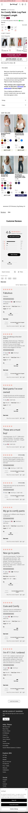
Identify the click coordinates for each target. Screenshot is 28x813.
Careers (4, 772)
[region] (13, 242)
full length (20, 86)
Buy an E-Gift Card (7, 761)
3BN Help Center (6, 726)
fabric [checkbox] (9, 278)
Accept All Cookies (14, 804)
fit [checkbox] (5, 278)
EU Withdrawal (6, 733)
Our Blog (4, 757)
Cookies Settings (14, 809)
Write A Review (14, 254)
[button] (1, 4)
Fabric (3, 105)
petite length (7, 88)
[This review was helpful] (20, 326)
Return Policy (6, 728)
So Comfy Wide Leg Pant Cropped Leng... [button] (17, 323)
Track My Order (6, 743)
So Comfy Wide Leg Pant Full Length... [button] (17, 591)
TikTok (4, 781)
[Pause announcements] (26, 1)
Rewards (4, 759)
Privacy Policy (6, 737)
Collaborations (6, 770)
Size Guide (24, 24)
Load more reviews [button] (14, 701)
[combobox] (21, 284)
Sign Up (6, 719)
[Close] (26, 789)
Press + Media (6, 765)
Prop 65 (4, 741)
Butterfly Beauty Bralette (5, 134)
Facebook (5, 784)
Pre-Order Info (6, 763)
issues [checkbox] (14, 278)
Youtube (4, 786)
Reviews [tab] (3, 212)
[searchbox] (7, 272)
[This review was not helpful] (23, 326)
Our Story (5, 755)
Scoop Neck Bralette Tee (4, 175)
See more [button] (5, 319)
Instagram (5, 779)
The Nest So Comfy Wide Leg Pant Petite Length (20, 176)
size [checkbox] (2, 278)
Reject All (14, 800)
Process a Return (6, 730)
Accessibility (5, 745)
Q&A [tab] (9, 212)
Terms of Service (6, 739)
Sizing (3, 100)
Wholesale (5, 767)
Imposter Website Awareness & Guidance (12, 747)
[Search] (19, 4)
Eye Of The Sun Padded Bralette (19, 134)
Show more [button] (3, 281)
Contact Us (5, 735)
